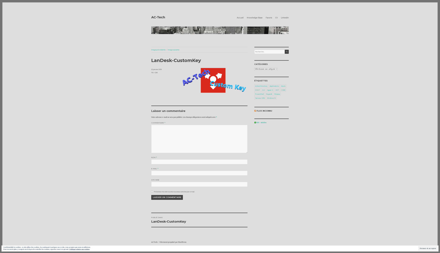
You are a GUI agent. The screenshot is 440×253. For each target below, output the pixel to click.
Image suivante (173, 50)
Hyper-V (270, 90)
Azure (283, 86)
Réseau (277, 94)
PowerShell (259, 94)
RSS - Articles (261, 123)
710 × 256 (154, 72)
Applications (274, 86)
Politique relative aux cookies (79, 249)
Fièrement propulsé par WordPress (173, 242)
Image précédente (158, 50)
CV (276, 18)
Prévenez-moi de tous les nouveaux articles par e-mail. (174, 192)
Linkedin (285, 18)
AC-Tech (158, 17)
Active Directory (261, 86)
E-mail (154, 169)
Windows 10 (271, 98)
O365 (283, 90)
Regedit (269, 94)
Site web (155, 180)
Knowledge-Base (255, 18)
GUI (263, 90)
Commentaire (158, 123)
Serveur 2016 (260, 98)
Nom (154, 157)
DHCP (257, 90)
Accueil (240, 18)
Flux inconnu (264, 111)
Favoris (269, 18)
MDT (277, 90)
